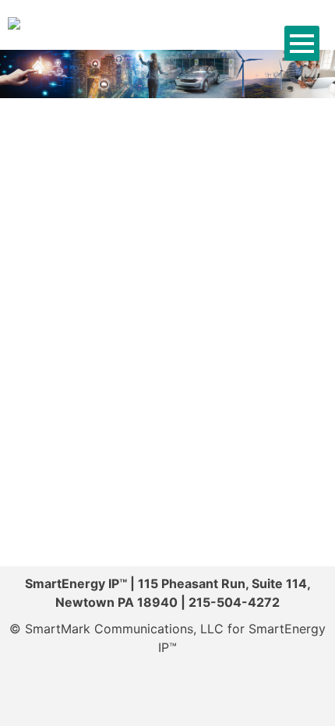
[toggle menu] (301, 43)
